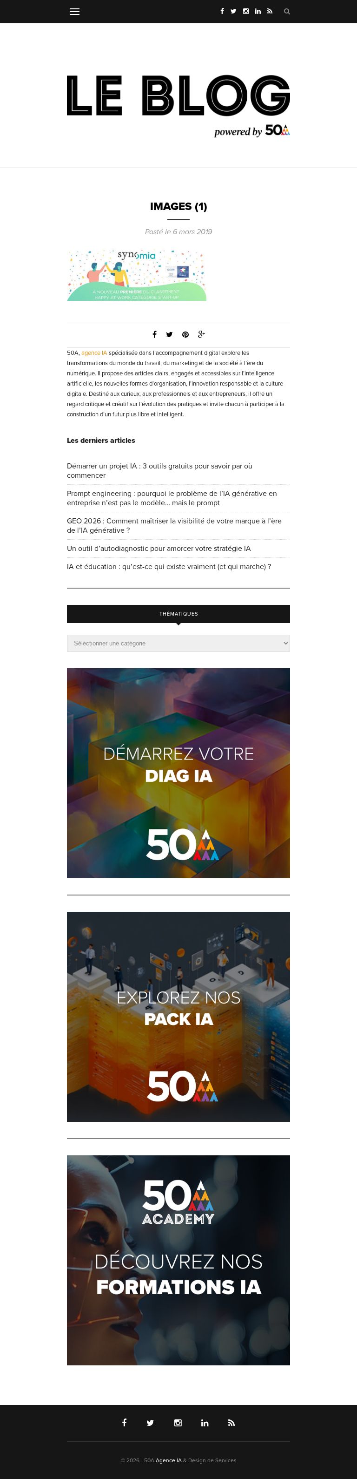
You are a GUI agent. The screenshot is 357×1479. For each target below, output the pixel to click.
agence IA (94, 353)
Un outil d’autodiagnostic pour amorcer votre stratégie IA (159, 548)
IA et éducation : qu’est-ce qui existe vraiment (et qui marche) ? (169, 566)
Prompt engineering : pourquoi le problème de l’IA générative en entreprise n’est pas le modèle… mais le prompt (172, 498)
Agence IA (169, 1460)
